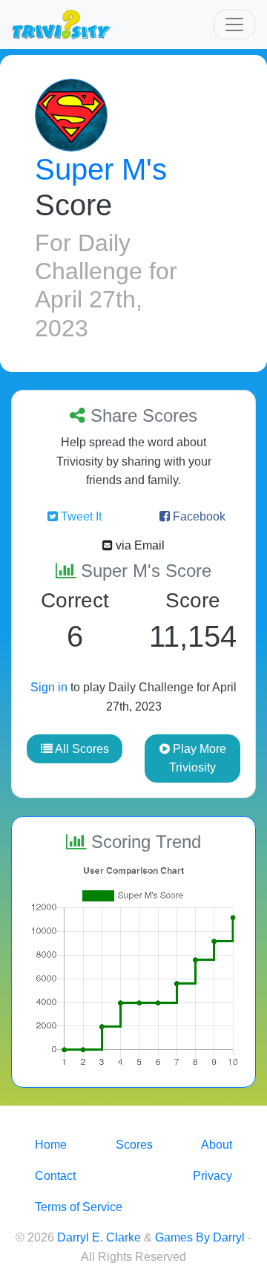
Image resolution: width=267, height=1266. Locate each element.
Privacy (212, 1175)
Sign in (48, 687)
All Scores (81, 749)
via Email (139, 545)
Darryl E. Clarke (99, 1237)
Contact (55, 1175)
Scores (134, 1144)
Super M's (101, 169)
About (216, 1144)
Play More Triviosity (197, 758)
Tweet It (80, 516)
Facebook (197, 516)
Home (51, 1144)
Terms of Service (78, 1207)
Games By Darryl (200, 1237)
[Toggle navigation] (234, 24)
